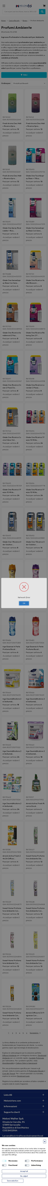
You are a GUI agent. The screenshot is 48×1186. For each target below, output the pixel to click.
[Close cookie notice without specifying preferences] (44, 1141)
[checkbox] (4, 1161)
